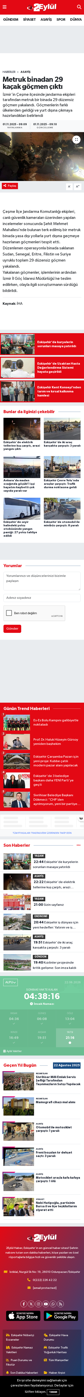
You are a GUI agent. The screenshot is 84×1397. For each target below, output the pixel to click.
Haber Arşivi (57, 1372)
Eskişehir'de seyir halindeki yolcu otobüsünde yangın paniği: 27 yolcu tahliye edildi (20, 529)
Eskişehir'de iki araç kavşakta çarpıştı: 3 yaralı (53, 945)
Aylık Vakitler (14, 1051)
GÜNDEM (10, 20)
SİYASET (29, 20)
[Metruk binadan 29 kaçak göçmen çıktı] (42, 156)
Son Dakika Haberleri (24, 1372)
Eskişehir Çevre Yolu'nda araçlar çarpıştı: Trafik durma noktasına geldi (61, 484)
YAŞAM (39, 856)
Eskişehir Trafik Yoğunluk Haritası (56, 1350)
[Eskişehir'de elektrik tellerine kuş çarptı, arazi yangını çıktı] (21, 428)
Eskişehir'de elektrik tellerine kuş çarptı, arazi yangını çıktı (21, 446)
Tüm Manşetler (59, 1360)
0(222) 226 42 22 (45, 1280)
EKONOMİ (40, 916)
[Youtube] (45, 1304)
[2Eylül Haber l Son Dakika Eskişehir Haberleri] (42, 7)
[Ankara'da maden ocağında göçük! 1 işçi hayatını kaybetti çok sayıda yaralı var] (21, 467)
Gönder (12, 628)
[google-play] (61, 1317)
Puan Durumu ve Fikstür (19, 1362)
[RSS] (60, 1304)
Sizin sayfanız (49, 905)
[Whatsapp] (53, 1304)
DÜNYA (76, 20)
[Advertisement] (42, 672)
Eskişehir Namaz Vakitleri (19, 1350)
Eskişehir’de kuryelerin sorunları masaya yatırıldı (55, 864)
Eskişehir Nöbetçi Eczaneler (20, 1337)
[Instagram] (38, 1304)
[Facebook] (23, 1304)
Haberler (9, 72)
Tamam (53, 1392)
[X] (31, 1304)
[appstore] (23, 1317)
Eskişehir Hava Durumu (56, 1337)
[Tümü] (79, 845)
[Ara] (79, 7)
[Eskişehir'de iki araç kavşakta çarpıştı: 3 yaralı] (62, 428)
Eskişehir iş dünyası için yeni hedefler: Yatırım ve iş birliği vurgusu (55, 925)
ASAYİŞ (46, 20)
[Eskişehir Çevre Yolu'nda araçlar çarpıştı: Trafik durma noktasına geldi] (62, 467)
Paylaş (12, 185)
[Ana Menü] (5, 7)
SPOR (60, 20)
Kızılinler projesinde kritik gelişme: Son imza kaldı (54, 965)
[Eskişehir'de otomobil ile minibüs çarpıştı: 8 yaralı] (62, 508)
